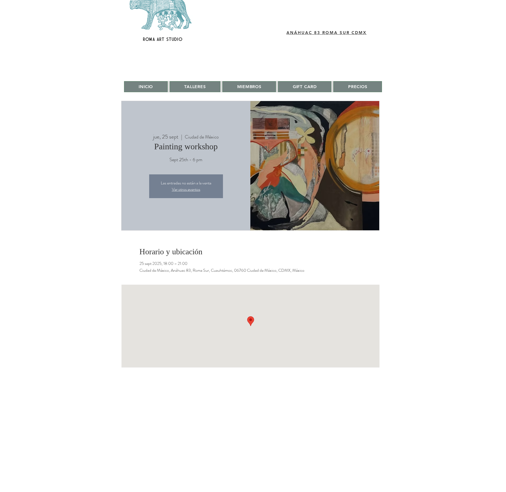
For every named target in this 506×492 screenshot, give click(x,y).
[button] (195, 86)
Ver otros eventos (186, 189)
